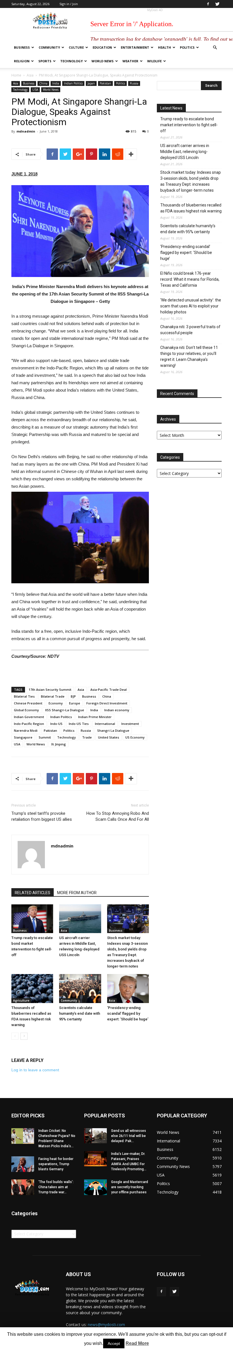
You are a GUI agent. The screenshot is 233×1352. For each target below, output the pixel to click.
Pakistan (105, 83)
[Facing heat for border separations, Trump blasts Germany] (22, 1164)
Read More (137, 1343)
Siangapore (23, 737)
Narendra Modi (26, 730)
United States (108, 737)
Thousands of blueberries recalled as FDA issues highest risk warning (191, 208)
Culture (76, 47)
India (55, 83)
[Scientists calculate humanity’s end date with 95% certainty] (80, 988)
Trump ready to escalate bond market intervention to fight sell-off (189, 125)
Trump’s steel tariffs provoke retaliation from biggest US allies (41, 816)
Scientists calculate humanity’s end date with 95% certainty (79, 1013)
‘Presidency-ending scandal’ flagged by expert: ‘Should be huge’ (127, 1013)
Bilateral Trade (53, 696)
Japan (91, 83)
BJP (73, 696)
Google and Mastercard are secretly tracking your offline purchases (129, 1187)
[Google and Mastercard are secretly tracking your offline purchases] (95, 1187)
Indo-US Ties (79, 724)
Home (16, 75)
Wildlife (154, 61)
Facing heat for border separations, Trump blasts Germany (55, 1164)
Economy (56, 703)
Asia (30, 75)
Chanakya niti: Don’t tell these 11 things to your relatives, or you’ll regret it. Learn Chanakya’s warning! (189, 356)
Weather (130, 61)
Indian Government (29, 717)
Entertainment (135, 47)
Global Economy (26, 710)
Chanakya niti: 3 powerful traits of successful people (190, 329)
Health (164, 47)
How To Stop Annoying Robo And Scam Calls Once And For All (117, 816)
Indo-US (56, 724)
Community (49, 47)
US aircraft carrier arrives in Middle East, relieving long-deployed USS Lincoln (184, 151)
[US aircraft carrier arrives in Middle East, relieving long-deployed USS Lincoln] (80, 918)
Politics (187, 47)
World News (102, 61)
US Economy (135, 737)
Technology (71, 61)
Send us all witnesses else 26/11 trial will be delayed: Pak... (128, 1136)
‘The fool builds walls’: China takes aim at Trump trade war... (56, 1187)
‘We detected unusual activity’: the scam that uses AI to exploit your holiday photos (190, 306)
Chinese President (28, 703)
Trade (87, 737)
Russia (134, 83)
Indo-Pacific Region (29, 724)
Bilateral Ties (24, 696)
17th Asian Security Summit (50, 689)
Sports (44, 61)
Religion (22, 61)
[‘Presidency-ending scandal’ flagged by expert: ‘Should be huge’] (128, 988)
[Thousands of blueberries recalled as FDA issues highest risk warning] (32, 988)
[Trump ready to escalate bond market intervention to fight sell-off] (32, 918)
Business (22, 47)
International (105, 724)
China (43, 83)
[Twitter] (217, 4)
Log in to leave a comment (35, 1070)
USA (35, 90)
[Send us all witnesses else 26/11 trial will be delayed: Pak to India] (95, 1135)
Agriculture (21, 1000)
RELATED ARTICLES (32, 892)
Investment (130, 724)
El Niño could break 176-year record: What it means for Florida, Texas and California (189, 279)
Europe (74, 703)
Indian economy (116, 710)
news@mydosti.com (106, 1324)
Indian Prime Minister (95, 717)
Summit (45, 737)
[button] (215, 47)
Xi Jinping (58, 744)
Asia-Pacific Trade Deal (108, 689)
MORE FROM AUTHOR (77, 892)
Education (102, 47)
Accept (114, 1343)
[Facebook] (208, 4)
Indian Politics (73, 83)
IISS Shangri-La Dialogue (64, 710)
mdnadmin (25, 131)
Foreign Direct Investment (106, 703)
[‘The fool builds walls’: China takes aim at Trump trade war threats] (22, 1187)
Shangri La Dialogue (113, 730)
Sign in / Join (68, 4)
